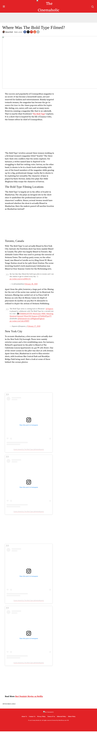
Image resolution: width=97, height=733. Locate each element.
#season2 (20, 316)
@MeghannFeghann (37, 318)
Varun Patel (9, 32)
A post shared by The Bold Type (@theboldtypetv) (29, 449)
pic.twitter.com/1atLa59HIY (19, 321)
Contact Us (32, 716)
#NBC (43, 314)
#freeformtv (37, 314)
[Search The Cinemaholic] (92, 7)
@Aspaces (49, 309)
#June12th (27, 316)
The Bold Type (39, 113)
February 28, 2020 (31, 284)
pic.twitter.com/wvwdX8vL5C (20, 279)
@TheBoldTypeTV (45, 316)
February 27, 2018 (33, 326)
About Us (24, 716)
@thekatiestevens (24, 318)
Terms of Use (51, 716)
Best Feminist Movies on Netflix (29, 696)
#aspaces (35, 316)
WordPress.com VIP (63, 720)
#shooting (49, 314)
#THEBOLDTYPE (25, 314)
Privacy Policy (41, 716)
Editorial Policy (61, 716)
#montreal (13, 316)
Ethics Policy (71, 716)
